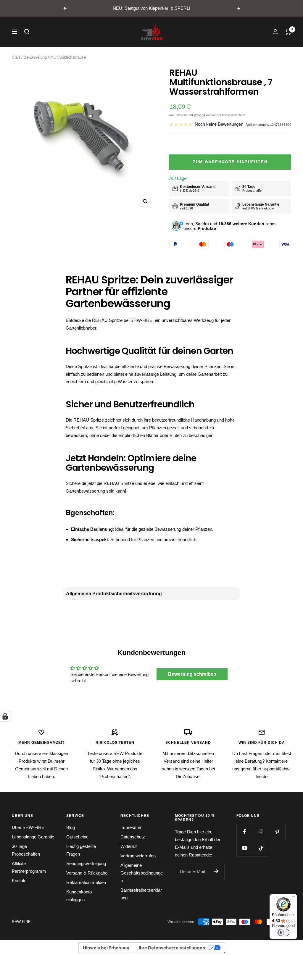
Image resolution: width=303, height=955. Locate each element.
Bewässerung (35, 57)
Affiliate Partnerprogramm (29, 867)
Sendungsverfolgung (86, 863)
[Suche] (27, 31)
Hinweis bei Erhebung (106, 948)
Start (16, 57)
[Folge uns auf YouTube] (244, 848)
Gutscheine (77, 836)
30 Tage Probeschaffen (26, 850)
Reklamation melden (86, 882)
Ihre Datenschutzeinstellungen (172, 948)
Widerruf (128, 846)
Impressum (131, 827)
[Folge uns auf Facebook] (244, 832)
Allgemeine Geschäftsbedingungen (141, 873)
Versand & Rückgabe (86, 872)
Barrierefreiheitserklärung (141, 894)
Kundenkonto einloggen (79, 895)
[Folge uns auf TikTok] (261, 848)
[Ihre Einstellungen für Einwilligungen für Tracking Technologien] (5, 716)
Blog (70, 827)
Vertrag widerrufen (138, 855)
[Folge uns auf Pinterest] (277, 832)
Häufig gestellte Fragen (81, 850)
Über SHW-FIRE (28, 827)
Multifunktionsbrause (68, 57)
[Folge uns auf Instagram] (261, 832)
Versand (199, 115)
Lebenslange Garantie (33, 836)
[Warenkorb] (288, 32)
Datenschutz (132, 836)
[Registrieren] (216, 871)
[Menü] (293, 897)
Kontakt (19, 880)
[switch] (283, 932)
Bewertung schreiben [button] (192, 674)
